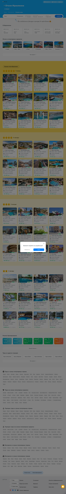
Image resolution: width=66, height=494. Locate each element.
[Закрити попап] (43, 243)
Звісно (39, 249)
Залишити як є (27, 249)
